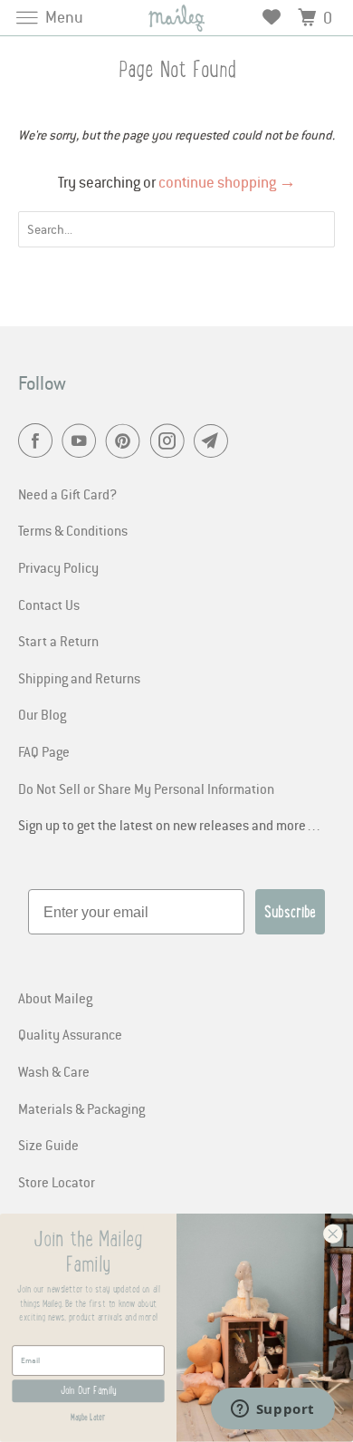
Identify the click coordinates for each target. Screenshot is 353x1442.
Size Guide (48, 1145)
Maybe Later (88, 1417)
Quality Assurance (70, 1034)
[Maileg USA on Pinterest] (127, 441)
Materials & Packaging (81, 1108)
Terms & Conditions (73, 530)
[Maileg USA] (177, 17)
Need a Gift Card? (67, 494)
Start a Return (58, 641)
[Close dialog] (333, 1234)
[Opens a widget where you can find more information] (272, 1410)
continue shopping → (227, 182)
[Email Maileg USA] (214, 441)
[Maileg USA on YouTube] (82, 441)
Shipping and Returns (79, 678)
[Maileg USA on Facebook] (39, 441)
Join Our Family (89, 1391)
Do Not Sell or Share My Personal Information (146, 788)
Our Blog (42, 714)
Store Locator (56, 1182)
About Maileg (55, 998)
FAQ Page (44, 751)
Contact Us (49, 604)
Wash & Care (54, 1071)
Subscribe (290, 912)
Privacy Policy (58, 567)
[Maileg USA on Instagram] (171, 441)
